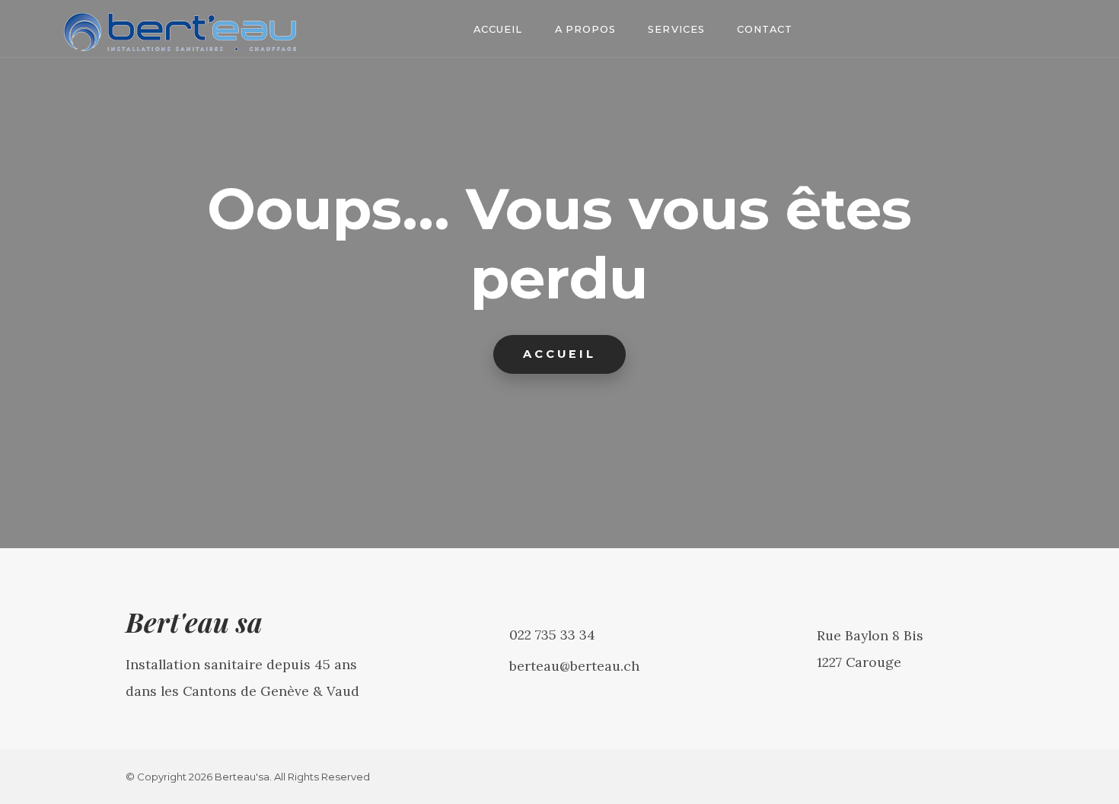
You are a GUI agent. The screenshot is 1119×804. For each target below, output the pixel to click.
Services (676, 29)
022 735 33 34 (552, 634)
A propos (585, 29)
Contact (764, 29)
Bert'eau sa (194, 621)
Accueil (497, 29)
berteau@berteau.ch (574, 666)
